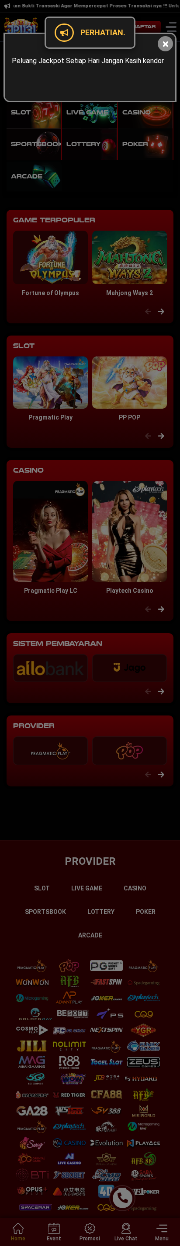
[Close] (165, 43)
